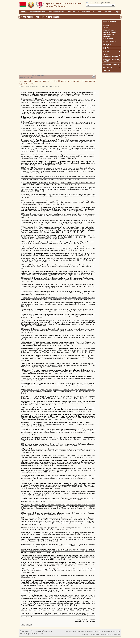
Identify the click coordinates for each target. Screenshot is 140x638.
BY (91, 3)
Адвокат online (73, 12)
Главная (23, 12)
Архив (99, 12)
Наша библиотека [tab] (109, 22)
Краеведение (107, 45)
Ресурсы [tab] (106, 51)
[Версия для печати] (93, 77)
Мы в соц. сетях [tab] (108, 67)
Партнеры (106, 29)
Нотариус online (88, 12)
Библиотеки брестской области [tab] (111, 60)
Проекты (106, 48)
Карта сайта (107, 71)
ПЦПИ (118, 12)
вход (96, 3)
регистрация (105, 3)
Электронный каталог (37, 12)
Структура (106, 27)
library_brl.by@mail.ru (112, 634)
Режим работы (108, 38)
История (106, 25)
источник (107, 632)
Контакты (108, 12)
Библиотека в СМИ (109, 31)
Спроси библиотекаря (56, 12)
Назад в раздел (26, 625)
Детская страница (109, 41)
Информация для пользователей (109, 33)
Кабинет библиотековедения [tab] (110, 55)
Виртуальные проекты (111, 64)
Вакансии (106, 36)
